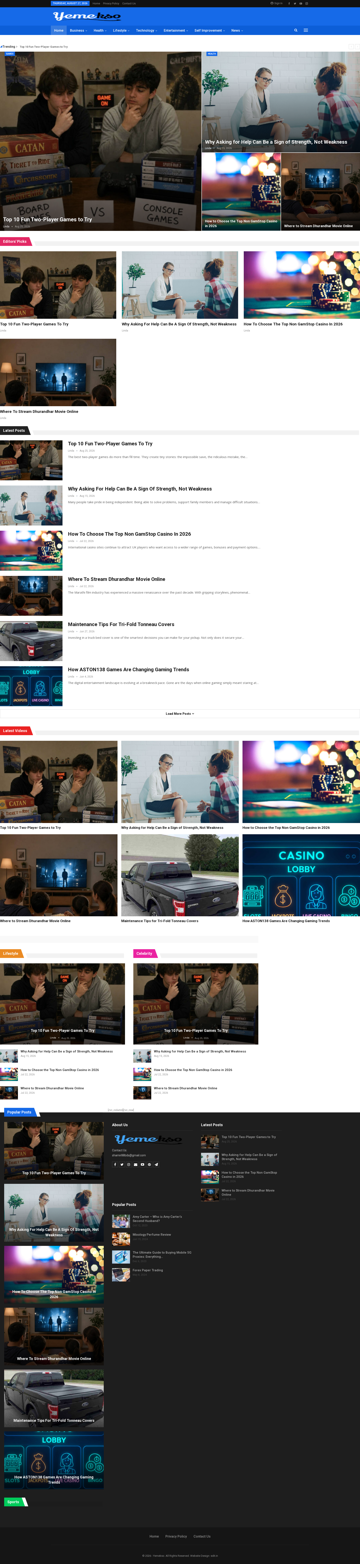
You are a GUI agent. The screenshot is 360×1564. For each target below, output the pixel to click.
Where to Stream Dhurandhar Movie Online (318, 226)
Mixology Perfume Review (152, 1235)
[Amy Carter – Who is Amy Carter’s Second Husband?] (121, 1221)
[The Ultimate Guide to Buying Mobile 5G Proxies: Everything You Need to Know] (121, 1257)
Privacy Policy (111, 3)
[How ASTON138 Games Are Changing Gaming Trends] (31, 686)
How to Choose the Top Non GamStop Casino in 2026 (293, 324)
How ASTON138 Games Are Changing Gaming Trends (128, 669)
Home (96, 3)
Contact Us (129, 3)
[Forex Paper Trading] (121, 1274)
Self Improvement (208, 30)
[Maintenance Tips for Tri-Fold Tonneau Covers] (31, 641)
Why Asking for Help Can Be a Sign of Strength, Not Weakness (276, 142)
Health (99, 30)
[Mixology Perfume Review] (121, 1239)
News (235, 30)
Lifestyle (119, 30)
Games (10, 54)
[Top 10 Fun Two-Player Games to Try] (58, 285)
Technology (145, 30)
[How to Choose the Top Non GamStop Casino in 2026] (241, 192)
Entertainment (174, 30)
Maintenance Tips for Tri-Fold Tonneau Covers (121, 624)
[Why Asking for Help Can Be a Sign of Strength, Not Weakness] (180, 285)
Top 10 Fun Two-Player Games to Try (44, 46)
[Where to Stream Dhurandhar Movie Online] (58, 372)
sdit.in (214, 1555)
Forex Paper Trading (148, 1270)
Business (77, 30)
